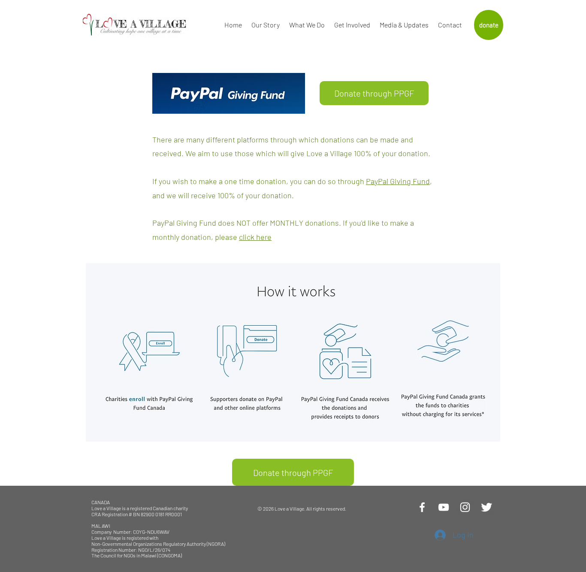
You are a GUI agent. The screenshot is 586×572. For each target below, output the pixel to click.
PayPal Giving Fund (398, 181)
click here (255, 237)
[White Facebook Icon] (422, 507)
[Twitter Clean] (486, 507)
